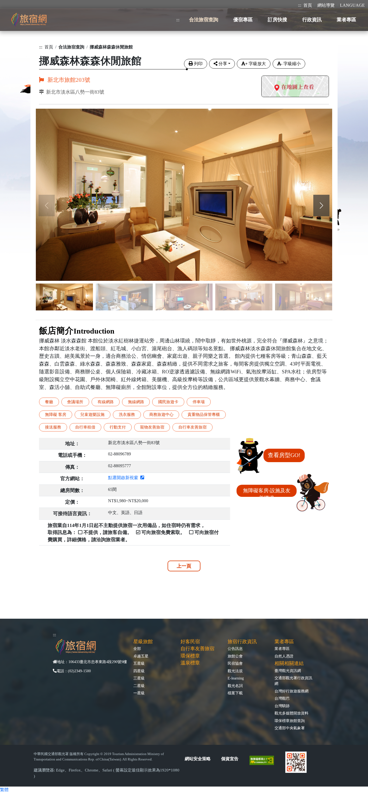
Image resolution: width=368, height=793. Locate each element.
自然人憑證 (284, 656)
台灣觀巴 (282, 698)
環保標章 (190, 656)
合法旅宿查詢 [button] (203, 19)
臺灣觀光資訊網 (288, 670)
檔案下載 (235, 693)
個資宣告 (229, 758)
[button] (321, 205)
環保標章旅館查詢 (290, 720)
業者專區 (282, 648)
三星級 (139, 678)
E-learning (236, 678)
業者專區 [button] (346, 19)
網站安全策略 (198, 758)
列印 (198, 63)
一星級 (139, 693)
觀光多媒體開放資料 (291, 713)
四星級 (139, 671)
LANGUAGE (352, 5)
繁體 (4, 789)
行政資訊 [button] (312, 19)
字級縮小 (291, 63)
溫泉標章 (190, 662)
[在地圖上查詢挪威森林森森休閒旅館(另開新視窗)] (295, 87)
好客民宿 (190, 641)
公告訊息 (235, 648)
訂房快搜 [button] (277, 19)
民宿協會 (235, 663)
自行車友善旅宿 (197, 648)
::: (299, 5)
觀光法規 (235, 671)
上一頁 (184, 566)
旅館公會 (235, 656)
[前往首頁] (28, 20)
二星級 (139, 686)
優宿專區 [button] (243, 19)
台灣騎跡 (282, 706)
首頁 (307, 5)
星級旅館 (143, 641)
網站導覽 (326, 5)
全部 (137, 648)
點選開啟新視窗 (124, 477)
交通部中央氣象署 (290, 728)
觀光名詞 (235, 686)
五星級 (139, 663)
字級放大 (255, 63)
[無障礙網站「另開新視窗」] (263, 759)
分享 (222, 63)
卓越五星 (140, 656)
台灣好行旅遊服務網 (291, 691)
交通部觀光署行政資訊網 (293, 681)
